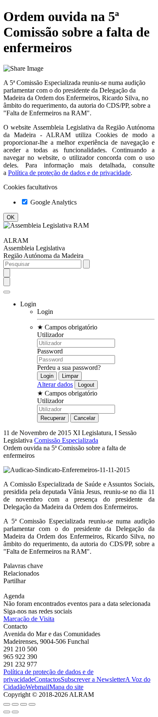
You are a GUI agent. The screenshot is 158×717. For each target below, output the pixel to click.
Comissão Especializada (66, 440)
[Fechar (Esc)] (6, 704)
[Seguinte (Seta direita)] (15, 712)
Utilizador (50, 334)
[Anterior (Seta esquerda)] (6, 712)
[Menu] (6, 292)
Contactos (47, 679)
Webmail (37, 686)
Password (50, 351)
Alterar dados (55, 384)
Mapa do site (66, 686)
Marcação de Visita (28, 618)
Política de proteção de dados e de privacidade (69, 172)
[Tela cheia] (23, 704)
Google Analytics (53, 202)
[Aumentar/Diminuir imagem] (32, 704)
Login (45, 311)
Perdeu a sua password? (69, 367)
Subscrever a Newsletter (93, 679)
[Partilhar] (15, 704)
